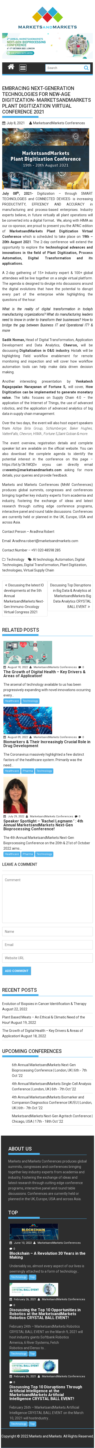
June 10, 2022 (22, 1242)
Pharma (28, 771)
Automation (64, 559)
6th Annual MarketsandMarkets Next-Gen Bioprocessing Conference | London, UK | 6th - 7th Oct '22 (49, 1070)
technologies (12, 570)
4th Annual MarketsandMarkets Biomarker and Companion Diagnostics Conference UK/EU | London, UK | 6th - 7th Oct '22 (52, 1102)
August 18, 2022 (17, 667)
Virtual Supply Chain (38, 570)
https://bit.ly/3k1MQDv (19, 465)
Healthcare (12, 701)
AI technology (43, 559)
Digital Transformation (41, 565)
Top (32, 1277)
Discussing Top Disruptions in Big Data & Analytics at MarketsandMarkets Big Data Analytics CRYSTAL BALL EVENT (70, 596)
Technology (15, 559)
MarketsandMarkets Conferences (59, 123)
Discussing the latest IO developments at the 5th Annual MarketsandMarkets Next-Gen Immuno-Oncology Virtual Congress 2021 (24, 598)
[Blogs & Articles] (11, 66)
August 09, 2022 (17, 737)
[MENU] (23, 67)
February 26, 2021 (25, 1299)
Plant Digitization (73, 565)
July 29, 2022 (16, 816)
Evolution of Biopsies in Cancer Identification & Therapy (44, 1004)
